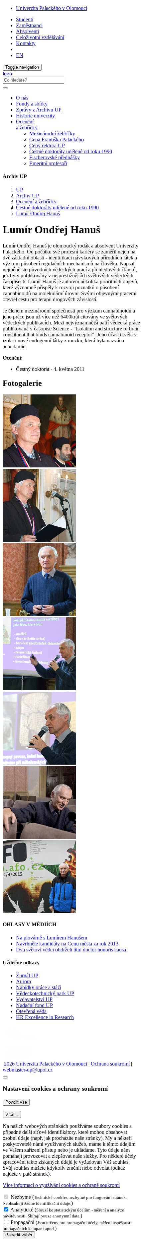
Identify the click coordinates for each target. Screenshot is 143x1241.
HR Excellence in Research (45, 1017)
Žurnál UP (27, 975)
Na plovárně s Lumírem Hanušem (51, 937)
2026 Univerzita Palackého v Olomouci (45, 1064)
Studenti (24, 19)
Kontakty (26, 43)
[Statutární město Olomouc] (18, 1058)
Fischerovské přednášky (54, 157)
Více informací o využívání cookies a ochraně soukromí (61, 1185)
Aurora (23, 981)
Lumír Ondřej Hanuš (38, 213)
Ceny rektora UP (47, 145)
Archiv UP (27, 195)
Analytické (21, 1209)
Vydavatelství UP (34, 999)
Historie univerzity (35, 115)
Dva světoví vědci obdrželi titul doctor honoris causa (71, 949)
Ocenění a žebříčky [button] (27, 124)
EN (19, 55)
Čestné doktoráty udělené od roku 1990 (70, 151)
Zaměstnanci (29, 25)
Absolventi (27, 31)
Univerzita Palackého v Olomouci (51, 8)
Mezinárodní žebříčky (52, 133)
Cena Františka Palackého (56, 139)
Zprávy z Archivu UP (39, 109)
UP (19, 189)
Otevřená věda (31, 1011)
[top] (5, 1077)
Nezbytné (21, 1197)
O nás (22, 98)
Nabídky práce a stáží (38, 987)
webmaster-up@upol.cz (28, 1069)
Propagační (22, 1222)
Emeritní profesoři (48, 163)
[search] (5, 88)
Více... (11, 1114)
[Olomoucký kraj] (26, 1040)
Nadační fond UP (34, 1005)
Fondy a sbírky (32, 103)
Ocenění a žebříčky (36, 201)
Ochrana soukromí (110, 1064)
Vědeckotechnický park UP (45, 993)
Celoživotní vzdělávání (40, 37)
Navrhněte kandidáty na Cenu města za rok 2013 (67, 943)
